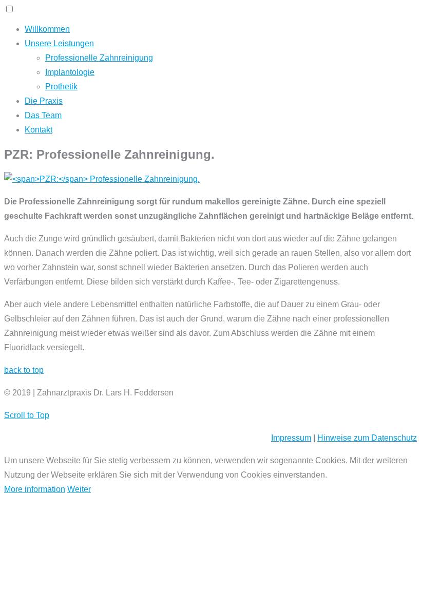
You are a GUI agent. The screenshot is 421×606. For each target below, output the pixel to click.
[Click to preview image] (102, 179)
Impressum (291, 437)
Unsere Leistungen (59, 43)
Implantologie (69, 72)
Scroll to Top (26, 415)
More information (34, 489)
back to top (24, 370)
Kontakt (38, 129)
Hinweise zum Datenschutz (367, 437)
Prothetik (61, 86)
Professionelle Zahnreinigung (99, 57)
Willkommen (47, 29)
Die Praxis (44, 101)
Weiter (79, 489)
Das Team (43, 115)
